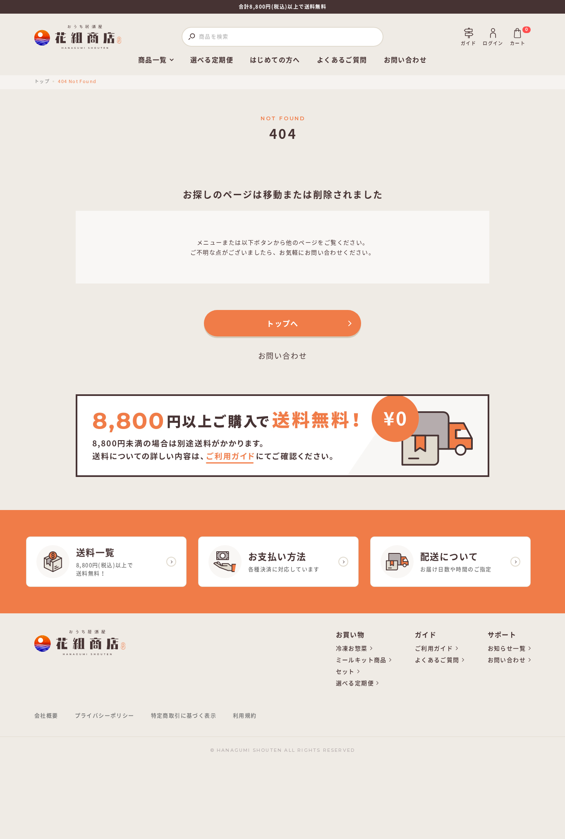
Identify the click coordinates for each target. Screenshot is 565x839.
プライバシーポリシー (104, 715)
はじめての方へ (275, 60)
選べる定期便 (211, 60)
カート (517, 36)
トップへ (282, 323)
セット (345, 672)
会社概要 (46, 715)
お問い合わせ (405, 60)
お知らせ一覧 (507, 648)
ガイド (468, 43)
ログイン (493, 43)
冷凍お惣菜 (352, 648)
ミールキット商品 (361, 660)
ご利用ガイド (434, 648)
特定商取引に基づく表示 (183, 715)
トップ (42, 81)
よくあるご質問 (342, 60)
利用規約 (245, 715)
